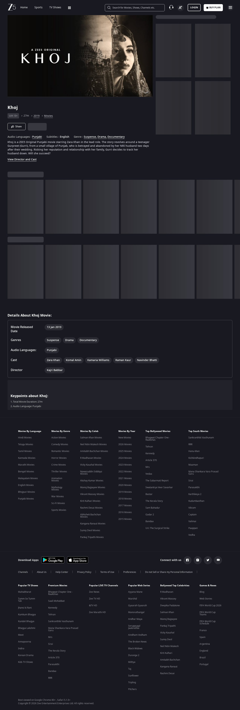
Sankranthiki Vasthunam (201, 437)
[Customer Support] (171, 7)
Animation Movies (56, 479)
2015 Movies (125, 519)
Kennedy (150, 453)
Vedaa (149, 474)
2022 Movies (125, 471)
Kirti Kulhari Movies (90, 501)
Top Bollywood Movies (158, 431)
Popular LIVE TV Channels (103, 585)
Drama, (102, 137)
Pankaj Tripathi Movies (92, 537)
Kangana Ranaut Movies (92, 523)
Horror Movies (59, 458)
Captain (192, 514)
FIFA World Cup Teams (208, 613)
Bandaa (150, 521)
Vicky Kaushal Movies (91, 464)
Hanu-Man (194, 451)
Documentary (116, 137)
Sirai (190, 480)
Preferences (129, 572)
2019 (37, 116)
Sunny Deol (166, 639)
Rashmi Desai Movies (91, 507)
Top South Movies (198, 431)
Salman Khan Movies (91, 437)
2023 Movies (125, 464)
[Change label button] (180, 8)
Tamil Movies (25, 451)
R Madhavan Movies (90, 458)
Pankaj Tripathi (168, 626)
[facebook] (187, 560)
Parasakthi (194, 487)
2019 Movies (125, 492)
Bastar (149, 494)
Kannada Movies (26, 458)
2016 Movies (125, 512)
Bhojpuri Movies (26, 492)
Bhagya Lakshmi (26, 628)
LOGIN (194, 7)
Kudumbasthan (196, 501)
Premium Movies (57, 585)
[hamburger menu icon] (230, 8)
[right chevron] (236, 207)
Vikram (192, 507)
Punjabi (37, 137)
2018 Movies (125, 498)
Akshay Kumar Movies (91, 480)
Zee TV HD (94, 598)
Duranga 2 (133, 655)
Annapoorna (24, 641)
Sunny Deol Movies (90, 530)
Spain (202, 637)
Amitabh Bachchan (170, 660)
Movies (48, 116)
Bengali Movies (26, 471)
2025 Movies (125, 451)
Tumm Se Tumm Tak (26, 600)
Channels (23, 572)
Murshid (132, 598)
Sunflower (133, 675)
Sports (38, 7)
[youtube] (218, 560)
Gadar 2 (150, 514)
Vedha (191, 535)
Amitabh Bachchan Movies (94, 451)
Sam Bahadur (153, 507)
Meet (21, 635)
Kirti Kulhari (166, 653)
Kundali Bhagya (26, 621)
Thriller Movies (59, 471)
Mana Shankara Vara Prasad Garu (203, 473)
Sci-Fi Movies (58, 503)
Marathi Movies (26, 464)
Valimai (192, 521)
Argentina (205, 644)
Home (24, 7)
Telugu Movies (25, 444)
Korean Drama (26, 655)
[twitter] (208, 560)
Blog (202, 592)
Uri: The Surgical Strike (157, 528)
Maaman (193, 464)
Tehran (149, 446)
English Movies (26, 485)
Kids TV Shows (25, 662)
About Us (41, 572)
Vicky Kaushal (167, 632)
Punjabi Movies (26, 498)
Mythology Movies (56, 488)
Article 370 (151, 460)
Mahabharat (24, 592)
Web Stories (206, 598)
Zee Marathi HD (97, 612)
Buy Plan (215, 7)
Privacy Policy (84, 572)
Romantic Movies (60, 451)
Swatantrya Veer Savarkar (159, 487)
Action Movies (58, 437)
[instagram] (198, 560)
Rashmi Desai (167, 673)
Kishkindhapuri (196, 458)
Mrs (148, 467)
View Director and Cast (22, 159)
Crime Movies (58, 464)
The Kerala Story (154, 501)
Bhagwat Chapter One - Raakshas (158, 439)
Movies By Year (126, 431)
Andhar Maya (135, 619)
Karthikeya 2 (194, 494)
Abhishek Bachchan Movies (90, 516)
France (203, 630)
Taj (129, 669)
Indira (21, 648)
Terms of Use (107, 572)
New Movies (124, 437)
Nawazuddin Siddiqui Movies (91, 473)
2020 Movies (125, 485)
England (204, 650)
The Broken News (137, 641)
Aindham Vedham (137, 635)
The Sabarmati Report (157, 480)
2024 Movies (125, 458)
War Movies (57, 496)
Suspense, (90, 137)
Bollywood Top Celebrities (174, 585)
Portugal (204, 664)
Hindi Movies (25, 437)
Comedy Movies (59, 444)
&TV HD (93, 605)
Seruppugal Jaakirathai (134, 627)
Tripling (132, 682)
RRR (190, 444)
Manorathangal (136, 612)
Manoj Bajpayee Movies (92, 487)
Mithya (131, 662)
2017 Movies (125, 505)
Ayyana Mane (135, 592)
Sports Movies (58, 510)
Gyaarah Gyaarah (137, 605)
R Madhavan (166, 592)
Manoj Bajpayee (168, 619)
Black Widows (135, 648)
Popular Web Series (139, 585)
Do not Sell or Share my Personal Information (169, 572)
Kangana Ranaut (168, 666)
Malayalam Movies (28, 478)
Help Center (62, 572)
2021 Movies (125, 478)
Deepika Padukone (170, 605)
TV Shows (55, 7)
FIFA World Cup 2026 (210, 605)
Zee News (94, 592)
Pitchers (132, 689)
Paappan (193, 528)
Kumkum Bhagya (27, 614)
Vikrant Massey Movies (92, 494)
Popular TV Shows (28, 585)
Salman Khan (167, 612)
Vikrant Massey (168, 598)
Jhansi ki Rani (25, 607)
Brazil (203, 657)
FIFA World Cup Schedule (208, 622)
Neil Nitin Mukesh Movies (93, 444)
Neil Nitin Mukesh (169, 646)
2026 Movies (125, 444)
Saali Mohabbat (56, 601)
